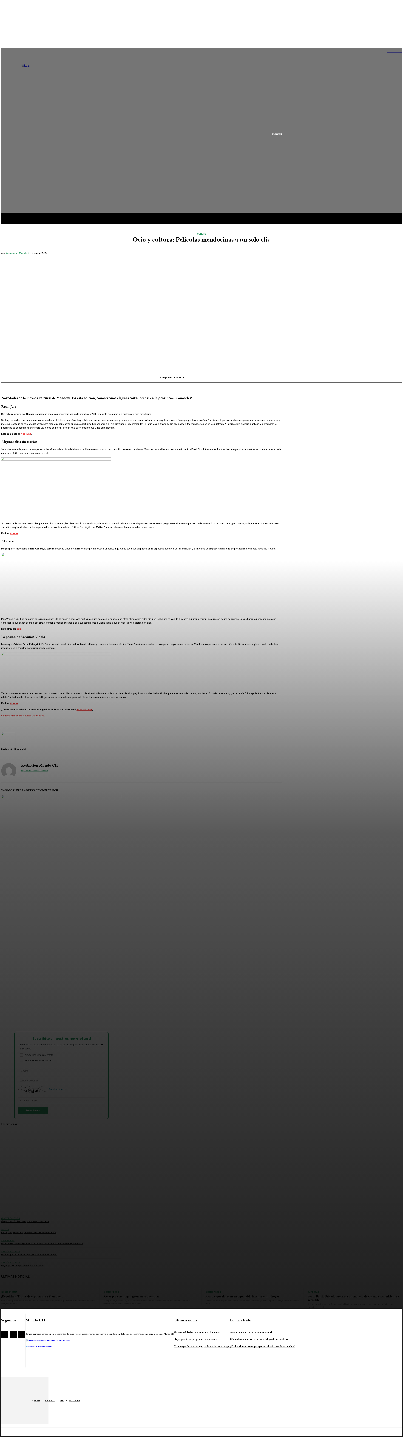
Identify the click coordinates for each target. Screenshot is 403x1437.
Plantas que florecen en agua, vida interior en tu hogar (202, 1346)
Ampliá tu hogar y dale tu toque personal (251, 1332)
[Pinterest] (215, 376)
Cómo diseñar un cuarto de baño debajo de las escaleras (259, 1339)
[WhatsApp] (226, 376)
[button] (280, 134)
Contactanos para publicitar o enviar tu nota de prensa (49, 1340)
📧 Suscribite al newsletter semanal (39, 1346)
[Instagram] (13, 1334)
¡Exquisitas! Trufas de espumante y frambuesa (197, 1332)
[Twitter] (203, 376)
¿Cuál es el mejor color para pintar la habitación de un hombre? (262, 1346)
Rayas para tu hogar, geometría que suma (195, 1339)
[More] (237, 376)
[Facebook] (192, 376)
